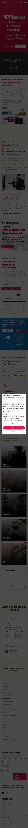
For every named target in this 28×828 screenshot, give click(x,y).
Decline (14, 431)
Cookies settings (14, 423)
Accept (14, 427)
